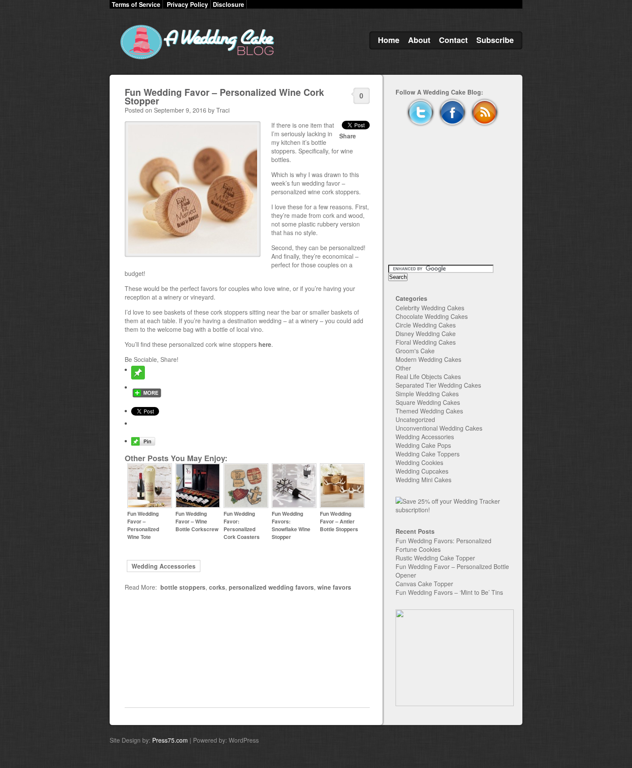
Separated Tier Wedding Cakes (438, 385)
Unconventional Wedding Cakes (439, 428)
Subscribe (495, 40)
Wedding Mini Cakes (423, 479)
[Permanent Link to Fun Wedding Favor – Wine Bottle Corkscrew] (197, 506)
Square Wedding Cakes (428, 402)
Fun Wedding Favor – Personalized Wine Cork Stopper (224, 96)
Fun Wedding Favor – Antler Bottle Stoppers (339, 521)
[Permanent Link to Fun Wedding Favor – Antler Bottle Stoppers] (342, 506)
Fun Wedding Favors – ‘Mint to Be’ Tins (449, 592)
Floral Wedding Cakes (426, 342)
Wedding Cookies (419, 462)
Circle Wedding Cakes (426, 325)
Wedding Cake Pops (423, 445)
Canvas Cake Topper (424, 583)
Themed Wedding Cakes (429, 411)
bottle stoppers (183, 587)
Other (403, 368)
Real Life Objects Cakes (428, 376)
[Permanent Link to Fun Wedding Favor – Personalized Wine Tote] (149, 506)
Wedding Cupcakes (422, 471)
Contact (453, 40)
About (419, 40)
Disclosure (228, 4)
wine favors (334, 587)
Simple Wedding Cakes (427, 393)
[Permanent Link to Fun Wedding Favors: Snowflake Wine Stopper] (294, 506)
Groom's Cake (415, 350)
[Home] (196, 59)
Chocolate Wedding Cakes (432, 316)
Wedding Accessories (164, 566)
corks (217, 587)
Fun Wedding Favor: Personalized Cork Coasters (242, 525)
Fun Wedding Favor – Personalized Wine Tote (143, 525)
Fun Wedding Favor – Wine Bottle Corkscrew (196, 521)
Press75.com (170, 740)
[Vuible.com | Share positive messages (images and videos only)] (138, 377)
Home (388, 40)
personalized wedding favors (271, 587)
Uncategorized (415, 419)
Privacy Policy (187, 4)
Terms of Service (136, 4)
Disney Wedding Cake (426, 333)
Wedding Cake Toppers (428, 454)
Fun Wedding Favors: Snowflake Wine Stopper (291, 525)
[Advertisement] (247, 649)
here (264, 344)
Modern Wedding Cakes (428, 359)
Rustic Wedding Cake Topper (435, 558)
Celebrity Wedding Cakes (430, 307)
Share (347, 136)
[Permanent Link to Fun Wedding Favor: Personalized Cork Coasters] (246, 506)
